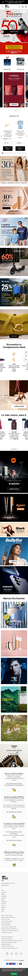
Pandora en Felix (5, 919)
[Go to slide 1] (12, 52)
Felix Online (10, 960)
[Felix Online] (7, 6)
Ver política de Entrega (14, 812)
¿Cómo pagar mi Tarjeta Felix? (8, 926)
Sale (2, 911)
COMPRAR (21, 231)
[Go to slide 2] (12, 408)
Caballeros (4, 896)
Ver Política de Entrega (14, 783)
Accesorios (4, 892)
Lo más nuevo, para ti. (14, 415)
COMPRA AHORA (14, 31)
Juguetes (3, 907)
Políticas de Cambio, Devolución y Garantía (11, 940)
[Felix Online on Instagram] (7, 954)
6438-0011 (6, 885)
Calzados (3, 898)
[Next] (25, 63)
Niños (2, 909)
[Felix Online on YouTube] (21, 954)
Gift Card (3, 903)
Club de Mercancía (5, 923)
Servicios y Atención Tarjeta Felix (9, 928)
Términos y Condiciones (7, 936)
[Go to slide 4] (15, 408)
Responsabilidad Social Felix (8, 917)
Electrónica (4, 901)
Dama (2, 899)
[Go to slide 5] (16, 408)
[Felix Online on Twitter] (16, 954)
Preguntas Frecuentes (6, 932)
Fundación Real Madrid (7, 921)
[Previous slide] (2, 31)
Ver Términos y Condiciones (14, 785)
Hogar (2, 905)
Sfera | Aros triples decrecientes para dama (14, 367)
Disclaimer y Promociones (7, 946)
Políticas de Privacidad (6, 938)
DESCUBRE (14, 336)
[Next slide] (25, 31)
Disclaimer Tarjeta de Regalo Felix (9, 948)
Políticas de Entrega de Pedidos (9, 942)
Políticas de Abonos (6, 944)
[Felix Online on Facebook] (11, 954)
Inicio (2, 890)
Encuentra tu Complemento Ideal (14, 346)
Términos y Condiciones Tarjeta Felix (10, 930)
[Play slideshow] (25, 12)
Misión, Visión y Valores (7, 915)
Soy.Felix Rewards (5, 925)
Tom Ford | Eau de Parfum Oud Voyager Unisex (14, 435)
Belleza (3, 894)
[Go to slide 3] (15, 52)
